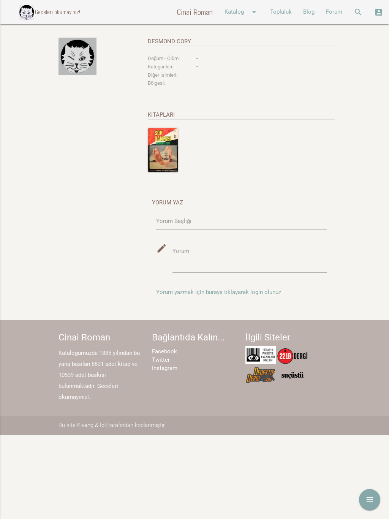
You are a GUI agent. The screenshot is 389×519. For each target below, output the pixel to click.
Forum (334, 12)
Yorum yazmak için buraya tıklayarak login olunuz (218, 292)
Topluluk (281, 12)
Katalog (242, 12)
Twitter (161, 360)
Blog (309, 12)
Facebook (164, 351)
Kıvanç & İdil (92, 425)
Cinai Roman (195, 12)
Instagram (164, 368)
